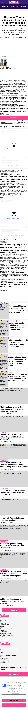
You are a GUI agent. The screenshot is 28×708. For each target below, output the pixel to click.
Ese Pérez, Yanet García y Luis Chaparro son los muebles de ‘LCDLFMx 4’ (12, 492)
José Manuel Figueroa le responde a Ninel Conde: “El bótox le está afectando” (13, 437)
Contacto (2, 630)
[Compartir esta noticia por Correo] (13, 70)
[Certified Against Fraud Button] (5, 637)
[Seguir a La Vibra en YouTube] (13, 664)
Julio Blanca (6, 67)
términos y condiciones (12, 125)
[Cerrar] (26, 678)
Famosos (5, 6)
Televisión (14, 6)
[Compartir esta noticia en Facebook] (6, 70)
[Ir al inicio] (14, 615)
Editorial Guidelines (5, 633)
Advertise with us (4, 634)
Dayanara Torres (5, 82)
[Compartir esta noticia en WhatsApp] (2, 70)
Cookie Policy (15, 693)
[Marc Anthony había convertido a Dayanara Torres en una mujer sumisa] (14, 170)
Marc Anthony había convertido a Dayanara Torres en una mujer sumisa (13, 175)
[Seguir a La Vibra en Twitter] (6, 664)
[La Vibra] (14, 2)
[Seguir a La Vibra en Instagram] (9, 664)
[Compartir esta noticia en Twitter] (9, 70)
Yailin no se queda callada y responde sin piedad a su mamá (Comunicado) (13, 546)
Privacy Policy (4, 631)
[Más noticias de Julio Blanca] (3, 59)
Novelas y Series (4, 624)
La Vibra (11, 13)
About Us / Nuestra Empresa (8, 629)
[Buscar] (2, 652)
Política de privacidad (10, 122)
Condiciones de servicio (6, 123)
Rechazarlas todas (13, 700)
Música (2, 626)
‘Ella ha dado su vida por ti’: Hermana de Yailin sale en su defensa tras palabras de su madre (14, 465)
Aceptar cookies (14, 705)
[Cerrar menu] (2, 646)
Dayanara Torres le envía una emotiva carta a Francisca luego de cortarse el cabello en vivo (13, 284)
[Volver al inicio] (5, 642)
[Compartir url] (2, 78)
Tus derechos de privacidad (14, 696)
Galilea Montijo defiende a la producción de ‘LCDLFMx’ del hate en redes (13, 601)
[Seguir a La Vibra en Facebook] (2, 664)
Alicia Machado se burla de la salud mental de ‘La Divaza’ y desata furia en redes (11, 409)
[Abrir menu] (2, 2)
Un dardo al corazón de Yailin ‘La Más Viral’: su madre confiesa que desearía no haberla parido (17, 361)
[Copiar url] (3, 74)
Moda (1, 627)
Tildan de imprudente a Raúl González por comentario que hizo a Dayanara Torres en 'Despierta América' (13, 245)
